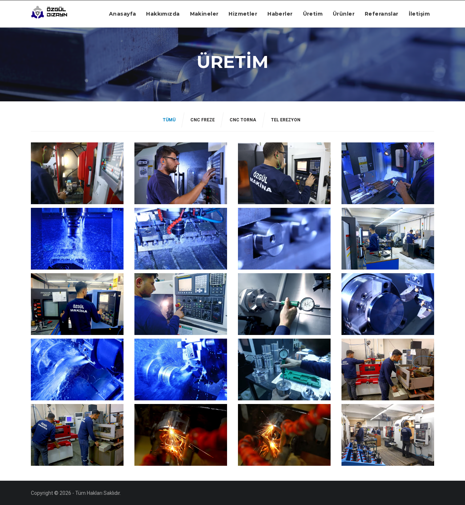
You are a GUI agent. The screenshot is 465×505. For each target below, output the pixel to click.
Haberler (279, 14)
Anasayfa (122, 14)
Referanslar (382, 14)
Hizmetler (243, 14)
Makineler (204, 14)
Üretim (313, 14)
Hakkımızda (162, 14)
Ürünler (344, 14)
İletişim (419, 14)
